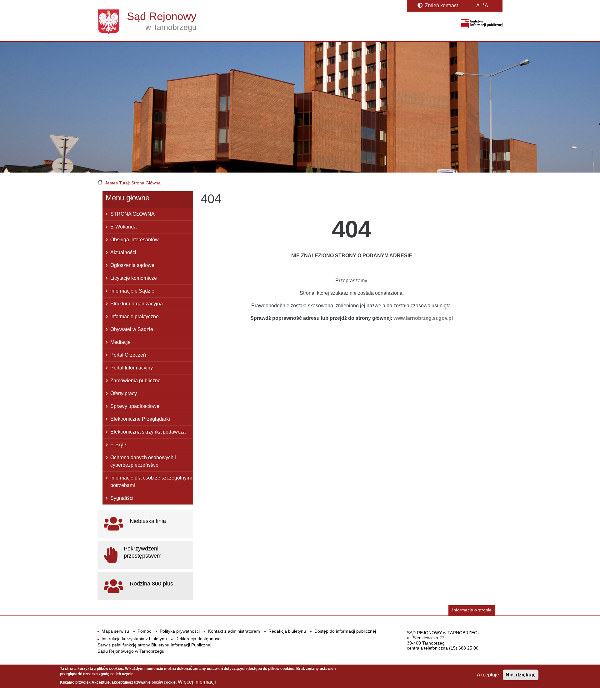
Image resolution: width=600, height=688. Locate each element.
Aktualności (123, 252)
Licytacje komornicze (133, 278)
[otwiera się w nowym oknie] (481, 23)
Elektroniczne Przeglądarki (140, 419)
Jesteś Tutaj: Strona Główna (133, 182)
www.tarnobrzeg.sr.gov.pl (423, 318)
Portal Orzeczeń (128, 355)
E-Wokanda (123, 226)
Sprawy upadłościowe (134, 406)
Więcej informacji (197, 682)
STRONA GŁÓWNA (132, 214)
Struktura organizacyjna (136, 303)
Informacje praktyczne (134, 316)
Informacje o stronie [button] (472, 610)
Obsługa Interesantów (134, 239)
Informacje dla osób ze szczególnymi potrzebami (151, 481)
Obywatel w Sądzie (131, 329)
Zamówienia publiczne (135, 380)
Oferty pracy (123, 393)
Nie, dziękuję (521, 674)
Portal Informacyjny (131, 367)
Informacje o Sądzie (132, 291)
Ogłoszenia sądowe (132, 265)
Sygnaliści (121, 498)
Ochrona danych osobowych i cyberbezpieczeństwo (143, 461)
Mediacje (120, 342)
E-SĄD (118, 444)
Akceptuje (488, 674)
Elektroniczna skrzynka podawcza (148, 431)
